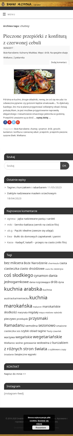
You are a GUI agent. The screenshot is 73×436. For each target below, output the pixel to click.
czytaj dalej (43, 117)
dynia (61, 282)
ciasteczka (11, 268)
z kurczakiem (59, 343)
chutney (34, 129)
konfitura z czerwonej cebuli (26, 132)
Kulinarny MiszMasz (28, 52)
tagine (42, 331)
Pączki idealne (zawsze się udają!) (34, 230)
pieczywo (10, 319)
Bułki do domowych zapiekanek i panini (37, 236)
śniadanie (9, 354)
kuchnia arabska (23, 288)
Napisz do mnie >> (15, 373)
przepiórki (44, 132)
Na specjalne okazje (59, 52)
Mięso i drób (43, 52)
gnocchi (56, 129)
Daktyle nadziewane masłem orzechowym (31, 193)
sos (18, 331)
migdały (33, 312)
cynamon (43, 129)
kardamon (8, 132)
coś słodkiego (18, 275)
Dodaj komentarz (59, 62)
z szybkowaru (54, 349)
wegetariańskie (47, 336)
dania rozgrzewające (39, 282)
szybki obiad (29, 331)
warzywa (9, 337)
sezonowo (47, 325)
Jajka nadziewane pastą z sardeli (36, 218)
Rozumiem (41, 427)
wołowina (43, 343)
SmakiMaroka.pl (21, 427)
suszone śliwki (9, 135)
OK (63, 165)
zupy (63, 349)
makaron (37, 306)
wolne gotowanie (26, 342)
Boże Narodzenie (11, 52)
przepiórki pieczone (58, 132)
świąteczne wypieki (25, 354)
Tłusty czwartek (54, 331)
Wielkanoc (8, 57)
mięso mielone (46, 312)
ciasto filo (49, 269)
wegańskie (23, 337)
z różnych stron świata (25, 348)
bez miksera (13, 263)
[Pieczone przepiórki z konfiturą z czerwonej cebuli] (36, 82)
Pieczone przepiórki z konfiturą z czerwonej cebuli (35, 39)
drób (50, 129)
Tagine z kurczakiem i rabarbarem (27, 187)
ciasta (63, 263)
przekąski (22, 318)
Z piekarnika (19, 57)
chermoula (53, 263)
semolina (31, 326)
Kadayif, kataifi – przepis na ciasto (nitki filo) (41, 242)
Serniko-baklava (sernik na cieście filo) (36, 224)
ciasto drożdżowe (32, 268)
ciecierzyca (58, 269)
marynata (23, 312)
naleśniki (58, 312)
